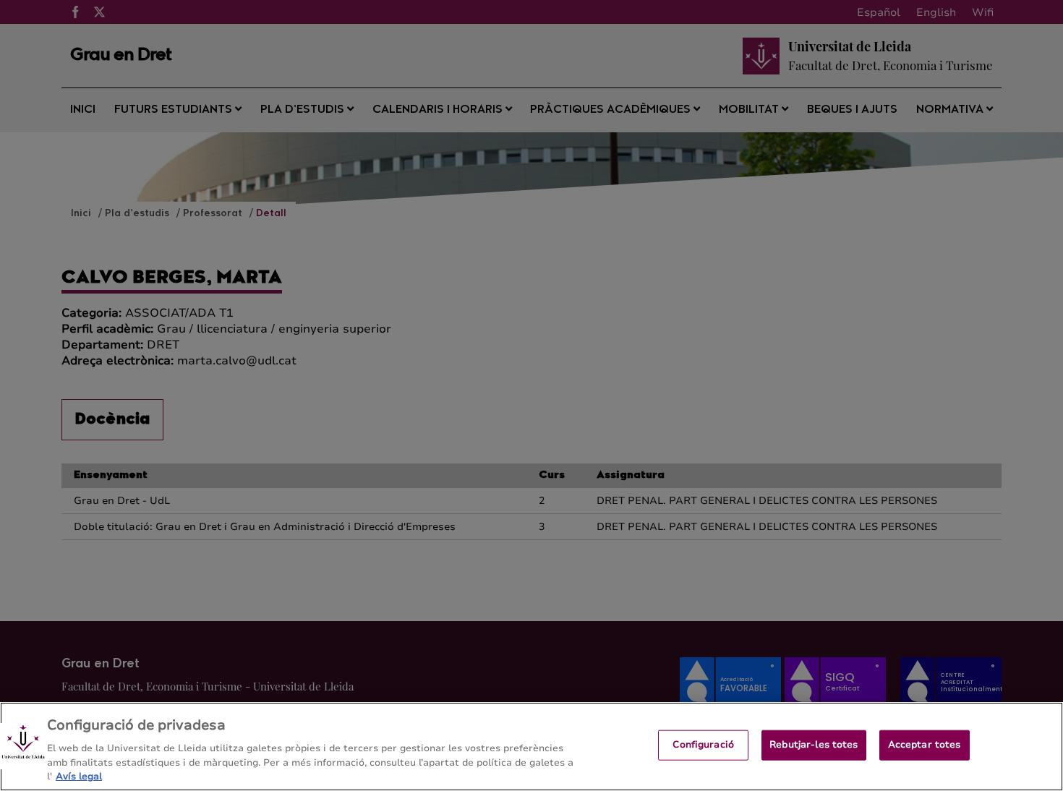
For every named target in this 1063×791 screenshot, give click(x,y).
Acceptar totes (924, 744)
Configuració (703, 744)
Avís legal (79, 775)
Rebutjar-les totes (813, 744)
